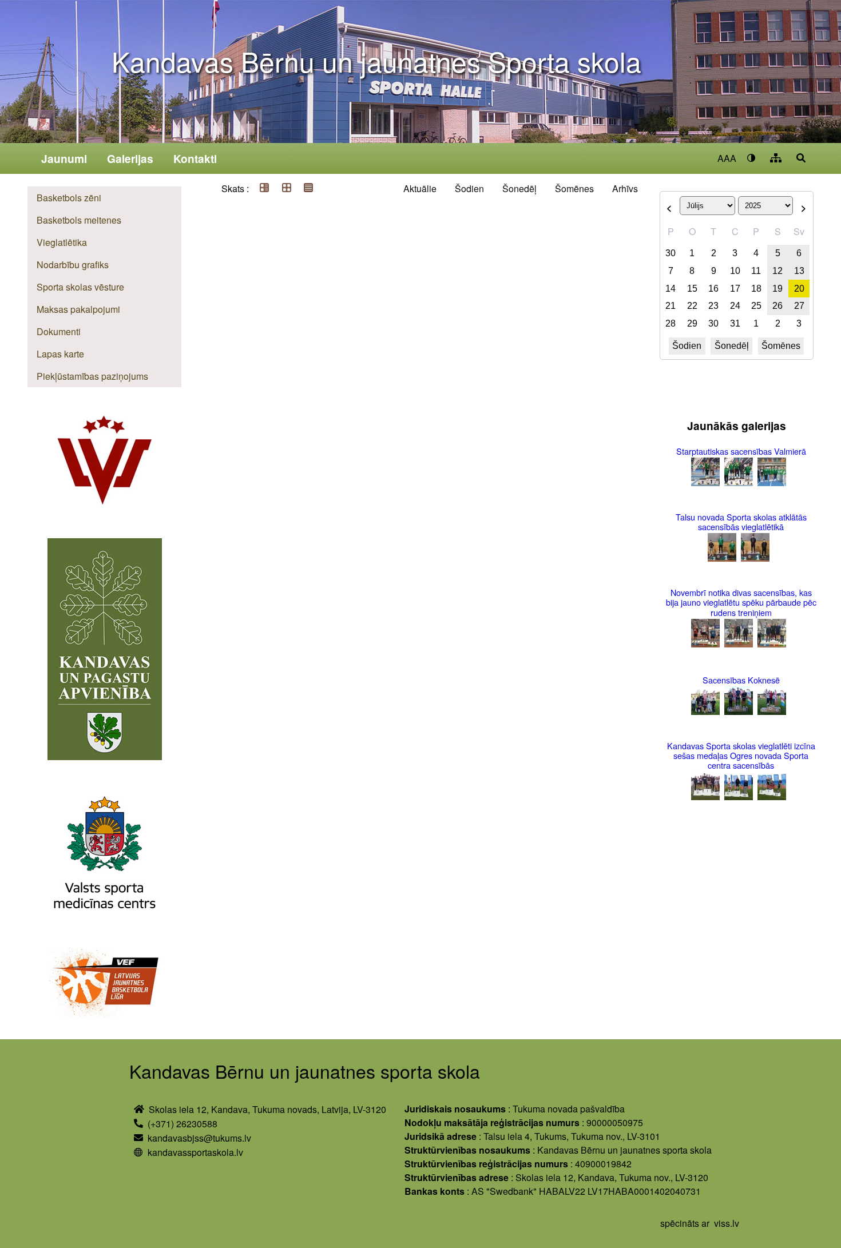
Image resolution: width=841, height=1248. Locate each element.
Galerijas (130, 158)
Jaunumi (64, 158)
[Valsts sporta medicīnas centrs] (104, 855)
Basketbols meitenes (79, 219)
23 (713, 306)
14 (670, 288)
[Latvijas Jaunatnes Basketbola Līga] (104, 984)
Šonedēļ (519, 188)
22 (692, 306)
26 (777, 306)
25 (756, 306)
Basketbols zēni (69, 197)
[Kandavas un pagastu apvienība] (104, 651)
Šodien (469, 188)
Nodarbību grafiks (73, 264)
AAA (726, 158)
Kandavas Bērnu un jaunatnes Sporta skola (376, 61)
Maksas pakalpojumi (78, 309)
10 (735, 271)
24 (735, 306)
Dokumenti (59, 331)
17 (735, 288)
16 (713, 288)
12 (777, 271)
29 (692, 323)
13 (799, 271)
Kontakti (195, 158)
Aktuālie (420, 188)
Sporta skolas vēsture (80, 286)
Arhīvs (625, 188)
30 (670, 253)
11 (756, 271)
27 (799, 306)
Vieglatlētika (62, 242)
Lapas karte (60, 353)
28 (670, 323)
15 (692, 288)
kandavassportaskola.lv (195, 1152)
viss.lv (726, 1223)
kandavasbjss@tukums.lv (199, 1137)
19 (777, 288)
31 (735, 323)
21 (670, 306)
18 (756, 288)
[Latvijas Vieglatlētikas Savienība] (104, 467)
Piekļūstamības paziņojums (92, 376)
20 (799, 288)
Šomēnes (574, 188)
